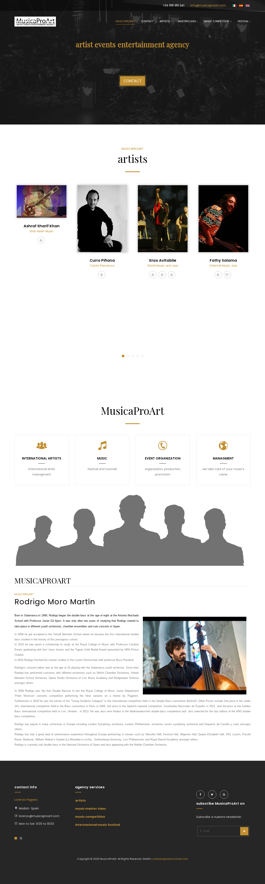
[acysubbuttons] (244, 831)
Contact (132, 80)
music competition (217, 21)
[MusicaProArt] (35, 22)
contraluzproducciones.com (170, 859)
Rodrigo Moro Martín (54, 601)
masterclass (187, 21)
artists (165, 21)
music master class (90, 809)
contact (147, 21)
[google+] (224, 794)
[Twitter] (212, 794)
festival (243, 21)
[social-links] (41, 240)
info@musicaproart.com (208, 5)
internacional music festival (97, 825)
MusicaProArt (125, 21)
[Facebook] (200, 794)
